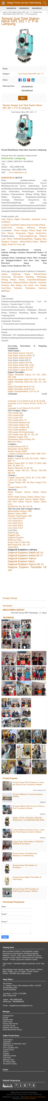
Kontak (5, 1018)
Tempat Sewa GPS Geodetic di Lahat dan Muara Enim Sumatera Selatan (28, 783)
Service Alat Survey (10, 1024)
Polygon (6, 1054)
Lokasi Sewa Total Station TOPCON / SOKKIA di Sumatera (28, 842)
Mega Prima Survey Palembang (24, 2)
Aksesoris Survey (10, 1064)
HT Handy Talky (9, 1062)
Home (5, 12)
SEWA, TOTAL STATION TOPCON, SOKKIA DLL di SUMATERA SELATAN (28, 819)
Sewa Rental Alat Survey (12, 1030)
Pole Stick (7, 1058)
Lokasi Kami (7, 1022)
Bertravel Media (30, 1098)
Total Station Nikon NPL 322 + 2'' (20, 12)
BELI (23, 98)
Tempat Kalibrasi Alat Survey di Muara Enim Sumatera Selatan (29, 807)
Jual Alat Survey (9, 1026)
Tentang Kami (8, 1016)
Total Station (8, 1040)
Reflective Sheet (9, 1056)
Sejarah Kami (8, 1020)
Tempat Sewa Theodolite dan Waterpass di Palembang (25, 854)
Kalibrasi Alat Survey (11, 1028)
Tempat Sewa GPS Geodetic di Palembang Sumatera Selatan (26, 890)
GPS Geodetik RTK (10, 1048)
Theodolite (7, 1042)
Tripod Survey (8, 1050)
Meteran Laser (8, 1060)
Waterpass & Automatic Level (14, 1044)
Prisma (6, 1052)
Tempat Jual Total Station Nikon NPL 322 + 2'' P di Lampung (20, 21)
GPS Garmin (8, 1046)
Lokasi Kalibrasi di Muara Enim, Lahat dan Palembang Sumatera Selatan (28, 831)
